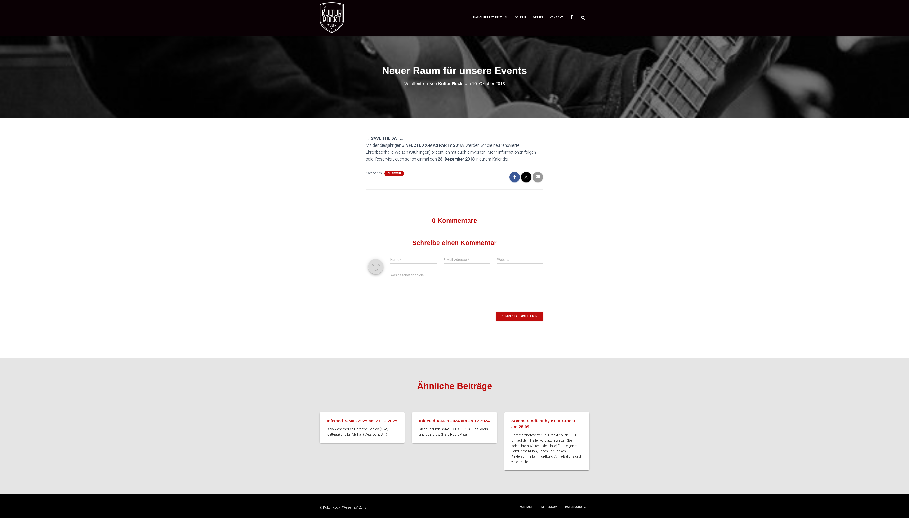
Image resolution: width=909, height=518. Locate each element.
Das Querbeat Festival (490, 17)
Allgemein (394, 173)
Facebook (571, 17)
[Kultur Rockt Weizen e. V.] (332, 17)
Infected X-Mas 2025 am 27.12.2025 (362, 421)
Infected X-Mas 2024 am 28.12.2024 (454, 421)
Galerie (520, 17)
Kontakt (556, 17)
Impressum (549, 507)
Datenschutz (575, 507)
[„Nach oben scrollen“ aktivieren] (900, 508)
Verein (538, 17)
